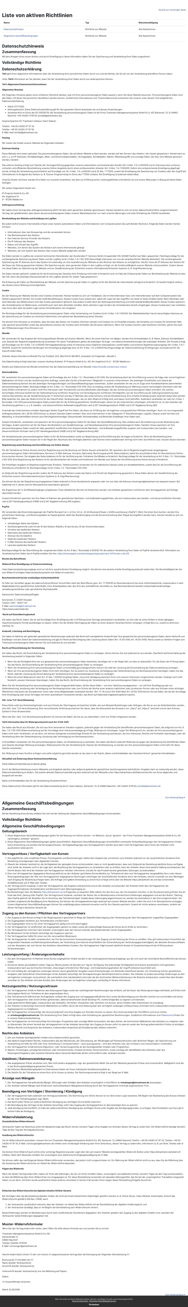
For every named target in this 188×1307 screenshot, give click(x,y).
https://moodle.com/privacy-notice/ (109, 366)
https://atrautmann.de (52, 892)
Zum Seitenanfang (174, 797)
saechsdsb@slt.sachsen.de (22, 606)
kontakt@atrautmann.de (149, 786)
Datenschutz (167, 1015)
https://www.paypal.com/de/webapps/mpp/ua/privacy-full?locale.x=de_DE (93, 553)
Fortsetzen (94, 1304)
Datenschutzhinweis (80, 1301)
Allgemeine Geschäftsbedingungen (102, 1301)
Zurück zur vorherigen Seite (172, 10)
